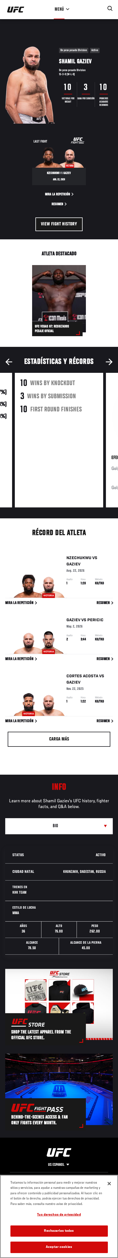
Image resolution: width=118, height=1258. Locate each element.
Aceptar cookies (59, 1247)
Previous (8, 361)
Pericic (95, 620)
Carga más (59, 739)
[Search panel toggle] (110, 8)
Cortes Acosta (82, 676)
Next (109, 361)
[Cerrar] (109, 1184)
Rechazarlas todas (59, 1231)
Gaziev (73, 564)
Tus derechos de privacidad (59, 1215)
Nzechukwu (78, 558)
